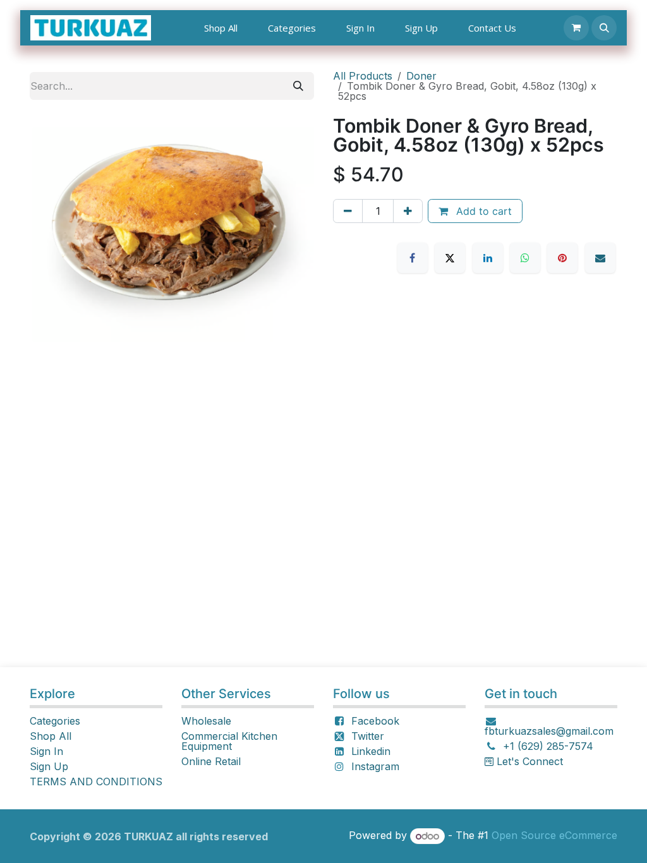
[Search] (298, 86)
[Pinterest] (562, 258)
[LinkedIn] (488, 258)
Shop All (50, 736)
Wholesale (206, 721)
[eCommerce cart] (576, 27)
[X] (450, 258)
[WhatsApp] (525, 258)
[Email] (600, 258)
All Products (362, 75)
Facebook (375, 721)
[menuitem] (221, 28)
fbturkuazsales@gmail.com (549, 731)
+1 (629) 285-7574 (548, 746)
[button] (604, 27)
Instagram (375, 766)
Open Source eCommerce (554, 836)
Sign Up (49, 766)
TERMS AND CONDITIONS (96, 781)
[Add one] (408, 211)
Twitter (367, 736)
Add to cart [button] (482, 211)
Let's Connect (528, 761)
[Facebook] (412, 258)
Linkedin (370, 751)
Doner (421, 75)
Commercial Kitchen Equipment (229, 741)
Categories (55, 721)
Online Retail (211, 761)
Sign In (46, 751)
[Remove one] (348, 211)
